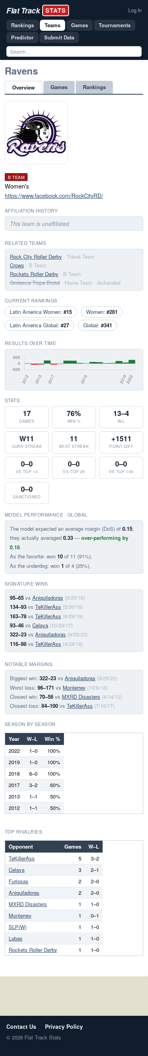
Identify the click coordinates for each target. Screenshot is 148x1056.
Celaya (40, 625)
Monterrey (74, 687)
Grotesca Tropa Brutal (35, 282)
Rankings (22, 25)
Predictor (22, 37)
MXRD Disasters (81, 696)
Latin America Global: (39, 325)
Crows (17, 265)
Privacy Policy (64, 1026)
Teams (52, 25)
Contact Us (21, 1026)
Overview (23, 87)
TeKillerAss (48, 606)
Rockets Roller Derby (34, 274)
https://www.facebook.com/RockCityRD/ (54, 196)
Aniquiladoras (47, 597)
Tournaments (115, 25)
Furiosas (18, 881)
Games (79, 25)
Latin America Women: (41, 311)
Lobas (15, 938)
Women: (102, 311)
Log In (135, 10)
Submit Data (59, 37)
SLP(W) (17, 927)
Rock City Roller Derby (36, 256)
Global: (97, 325)
